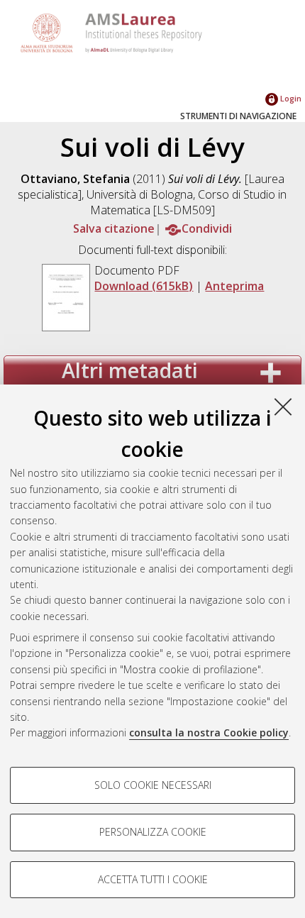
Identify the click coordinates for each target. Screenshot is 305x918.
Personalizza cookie (152, 832)
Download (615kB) (143, 286)
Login (289, 98)
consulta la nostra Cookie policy (209, 732)
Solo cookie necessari (152, 785)
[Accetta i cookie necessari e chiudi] (283, 406)
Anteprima (234, 286)
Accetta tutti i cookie (153, 879)
